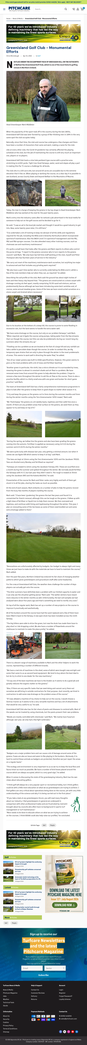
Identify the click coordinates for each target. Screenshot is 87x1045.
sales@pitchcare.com (69, 1019)
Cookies (6, 1022)
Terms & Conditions (10, 1029)
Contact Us (35, 990)
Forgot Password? (65, 996)
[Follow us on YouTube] (72, 1031)
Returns (34, 999)
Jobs (5, 996)
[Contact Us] (74, 9)
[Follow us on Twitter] (64, 1031)
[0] (82, 9)
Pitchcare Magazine (10, 993)
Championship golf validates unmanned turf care (28, 870)
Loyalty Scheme (65, 999)
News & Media (18, 18)
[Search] (65, 9)
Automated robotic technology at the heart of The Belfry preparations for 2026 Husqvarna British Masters (28, 878)
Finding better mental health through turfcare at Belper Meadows (27, 908)
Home (8, 18)
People (14, 923)
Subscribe (43, 975)
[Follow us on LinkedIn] (76, 1031)
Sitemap (6, 1032)
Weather (6, 999)
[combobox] (48, 9)
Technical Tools (8, 1002)
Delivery (34, 996)
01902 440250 (66, 1016)
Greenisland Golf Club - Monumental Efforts (41, 18)
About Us (6, 1016)
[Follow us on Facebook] (60, 1031)
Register (62, 993)
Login (61, 990)
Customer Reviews (38, 993)
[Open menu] (4, 9)
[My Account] (78, 9)
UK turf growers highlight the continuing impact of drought (28, 863)
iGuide (5, 1006)
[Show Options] (64, 968)
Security (6, 1019)
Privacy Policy (8, 1025)
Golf (6, 923)
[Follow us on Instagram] (68, 1031)
